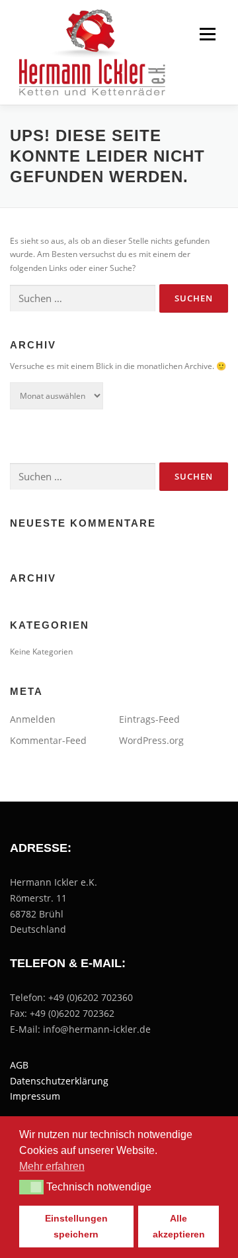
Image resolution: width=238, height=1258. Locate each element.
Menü (206, 34)
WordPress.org (151, 740)
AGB (19, 1065)
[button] (31, 1187)
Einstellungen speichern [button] (76, 1226)
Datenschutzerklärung (59, 1081)
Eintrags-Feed (149, 719)
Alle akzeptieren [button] (179, 1226)
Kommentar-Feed (48, 740)
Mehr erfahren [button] (52, 1166)
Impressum (35, 1096)
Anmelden (33, 719)
